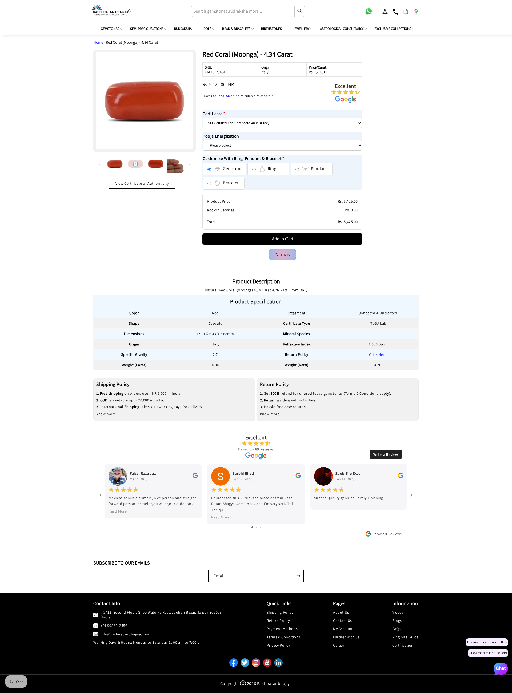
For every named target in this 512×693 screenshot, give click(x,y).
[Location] (416, 11)
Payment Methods (282, 628)
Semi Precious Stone (146, 28)
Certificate (214, 113)
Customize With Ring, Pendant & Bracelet (244, 158)
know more (106, 414)
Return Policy (278, 620)
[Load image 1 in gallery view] (114, 164)
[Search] (299, 11)
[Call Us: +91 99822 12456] (95, 625)
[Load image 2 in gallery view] (156, 164)
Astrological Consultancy (341, 28)
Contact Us (342, 620)
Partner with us (346, 637)
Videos (398, 612)
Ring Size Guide (405, 637)
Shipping (233, 96)
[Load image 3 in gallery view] (175, 164)
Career (339, 645)
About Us (341, 612)
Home (98, 42)
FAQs (396, 628)
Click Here (377, 354)
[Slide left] (99, 164)
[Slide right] (190, 164)
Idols (207, 28)
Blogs (397, 620)
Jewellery (301, 28)
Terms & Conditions (283, 637)
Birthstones (271, 28)
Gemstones (110, 28)
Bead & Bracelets (236, 28)
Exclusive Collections (392, 28)
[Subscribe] (298, 576)
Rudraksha (183, 28)
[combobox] (248, 11)
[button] (405, 11)
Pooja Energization (221, 136)
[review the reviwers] (195, 476)
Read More (118, 511)
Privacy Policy (278, 645)
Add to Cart (282, 239)
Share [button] (285, 254)
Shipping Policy (280, 612)
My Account (343, 628)
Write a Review (385, 454)
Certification (403, 645)
